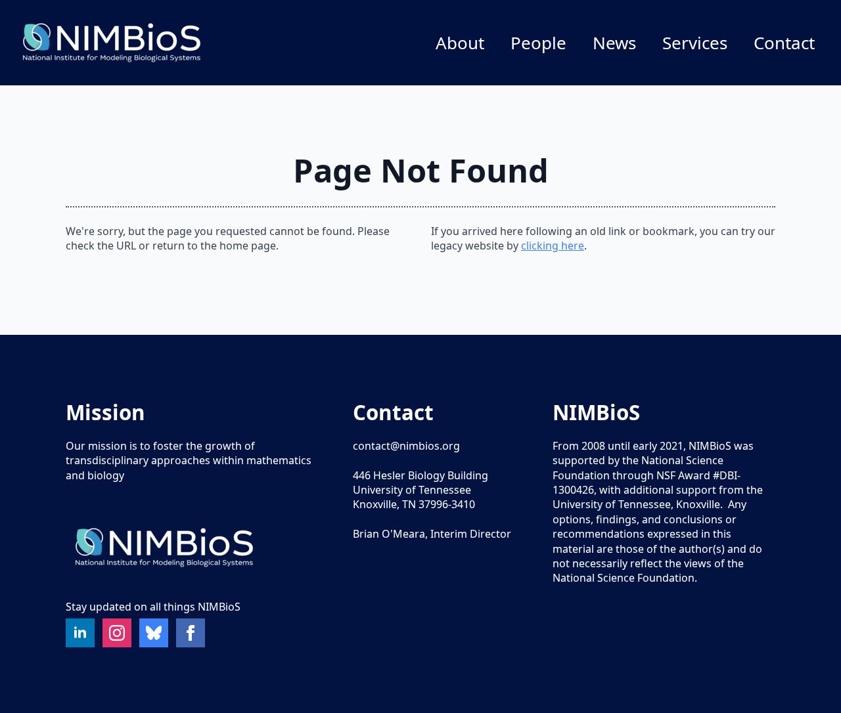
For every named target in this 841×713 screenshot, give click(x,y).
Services (694, 42)
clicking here (552, 245)
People (538, 42)
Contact (784, 42)
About (460, 42)
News (614, 42)
